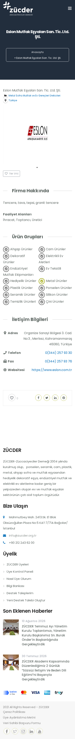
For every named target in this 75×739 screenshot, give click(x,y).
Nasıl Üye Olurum (19, 579)
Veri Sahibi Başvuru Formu (22, 723)
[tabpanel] (37, 135)
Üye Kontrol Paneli (20, 571)
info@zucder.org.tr (22, 535)
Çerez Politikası (14, 712)
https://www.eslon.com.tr (52, 370)
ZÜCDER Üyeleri (18, 564)
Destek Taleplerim (20, 593)
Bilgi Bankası (15, 586)
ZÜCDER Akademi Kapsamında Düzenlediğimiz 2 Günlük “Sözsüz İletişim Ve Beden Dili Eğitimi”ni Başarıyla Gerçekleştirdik (45, 670)
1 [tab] (37, 168)
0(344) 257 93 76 (58, 361)
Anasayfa (37, 52)
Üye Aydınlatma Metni (19, 717)
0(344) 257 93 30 (58, 352)
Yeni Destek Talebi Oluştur (26, 600)
